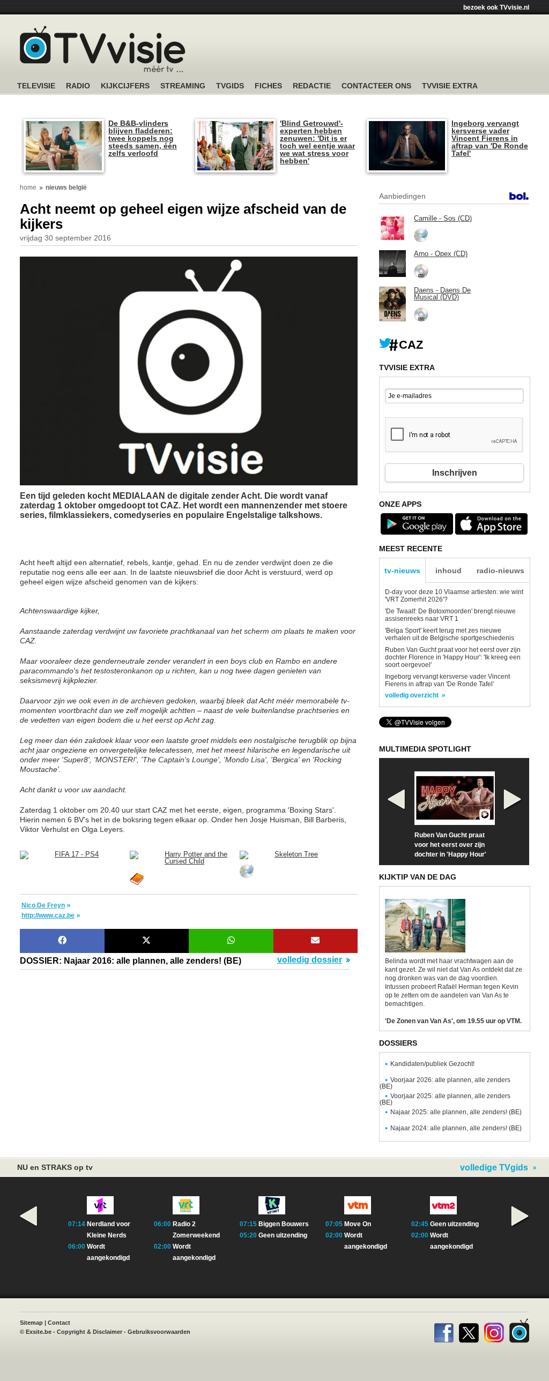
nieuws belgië (66, 187)
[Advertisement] (105, 544)
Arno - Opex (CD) (441, 254)
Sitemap (31, 1322)
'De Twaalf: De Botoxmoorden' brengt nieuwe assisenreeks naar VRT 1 (450, 614)
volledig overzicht (412, 695)
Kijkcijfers (125, 86)
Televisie (36, 86)
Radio (78, 86)
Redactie (312, 86)
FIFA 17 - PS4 (77, 854)
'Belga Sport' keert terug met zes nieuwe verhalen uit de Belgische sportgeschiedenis (449, 634)
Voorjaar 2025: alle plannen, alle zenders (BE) (445, 1099)
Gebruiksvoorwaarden (159, 1332)
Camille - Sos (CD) (443, 218)
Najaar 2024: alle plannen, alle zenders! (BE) (456, 1128)
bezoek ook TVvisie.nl (496, 7)
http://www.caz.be (48, 915)
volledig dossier (309, 960)
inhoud (448, 570)
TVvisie (519, 1330)
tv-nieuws (402, 570)
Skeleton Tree (296, 854)
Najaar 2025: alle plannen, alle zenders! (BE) (456, 1112)
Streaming (182, 86)
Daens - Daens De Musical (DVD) (442, 293)
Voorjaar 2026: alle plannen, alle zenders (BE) (445, 1083)
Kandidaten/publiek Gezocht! (432, 1064)
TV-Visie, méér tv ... (103, 49)
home (28, 187)
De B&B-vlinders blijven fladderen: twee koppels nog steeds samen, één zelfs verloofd (142, 138)
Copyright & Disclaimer (89, 1332)
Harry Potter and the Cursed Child (196, 857)
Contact (59, 1322)
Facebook (444, 1330)
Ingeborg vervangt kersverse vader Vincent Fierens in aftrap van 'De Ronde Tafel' (489, 138)
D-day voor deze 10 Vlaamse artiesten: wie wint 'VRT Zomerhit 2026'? (454, 595)
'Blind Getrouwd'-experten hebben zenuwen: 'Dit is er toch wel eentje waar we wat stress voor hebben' (317, 141)
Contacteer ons (376, 86)
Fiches (268, 86)
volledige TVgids (494, 1168)
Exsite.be (38, 1332)
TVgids (230, 86)
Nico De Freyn (43, 905)
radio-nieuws (500, 570)
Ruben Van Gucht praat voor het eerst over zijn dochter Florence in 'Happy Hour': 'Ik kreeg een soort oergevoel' (453, 657)
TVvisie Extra (450, 86)
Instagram (494, 1330)
